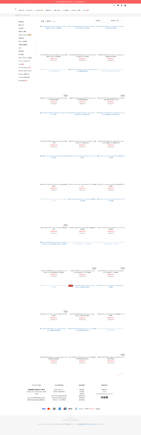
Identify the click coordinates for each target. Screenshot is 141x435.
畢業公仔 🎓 (22, 31)
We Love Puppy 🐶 (24, 61)
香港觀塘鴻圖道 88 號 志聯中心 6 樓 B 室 (87, 424)
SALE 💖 (21, 64)
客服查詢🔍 (104, 389)
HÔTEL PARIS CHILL (25, 71)
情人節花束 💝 (23, 80)
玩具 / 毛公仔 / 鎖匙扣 (25, 58)
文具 (21, 15)
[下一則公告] (116, 2)
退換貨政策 (82, 398)
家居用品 (21, 51)
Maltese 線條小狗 (24, 74)
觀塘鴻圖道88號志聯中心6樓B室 (36, 389)
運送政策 (82, 393)
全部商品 (17, 15)
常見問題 (82, 391)
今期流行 (21, 28)
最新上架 (21, 25)
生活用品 (21, 54)
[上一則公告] (25, 2)
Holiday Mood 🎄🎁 (25, 35)
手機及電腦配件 (23, 44)
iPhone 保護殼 (23, 41)
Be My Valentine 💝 (24, 67)
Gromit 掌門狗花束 (24, 77)
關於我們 (82, 389)
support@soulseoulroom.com (104, 393)
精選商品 (21, 22)
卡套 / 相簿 (26, 15)
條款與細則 (82, 400)
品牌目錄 (21, 38)
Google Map (34, 400)
